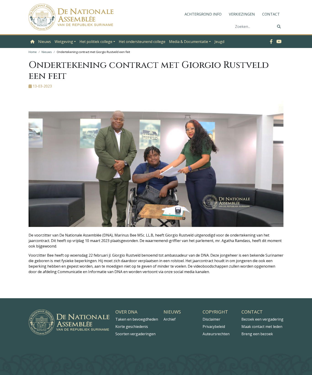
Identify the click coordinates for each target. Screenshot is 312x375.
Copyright (215, 312)
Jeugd (219, 41)
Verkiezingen (242, 14)
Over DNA (126, 312)
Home (33, 52)
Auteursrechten (216, 333)
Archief (170, 319)
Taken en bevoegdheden (136, 319)
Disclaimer (211, 319)
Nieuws (44, 41)
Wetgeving (64, 41)
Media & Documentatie (188, 41)
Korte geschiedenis (131, 326)
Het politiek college (95, 41)
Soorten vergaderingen (135, 333)
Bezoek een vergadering (262, 319)
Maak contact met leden (261, 326)
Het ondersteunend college (142, 41)
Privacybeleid (214, 326)
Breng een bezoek (257, 333)
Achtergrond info (203, 14)
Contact (271, 14)
